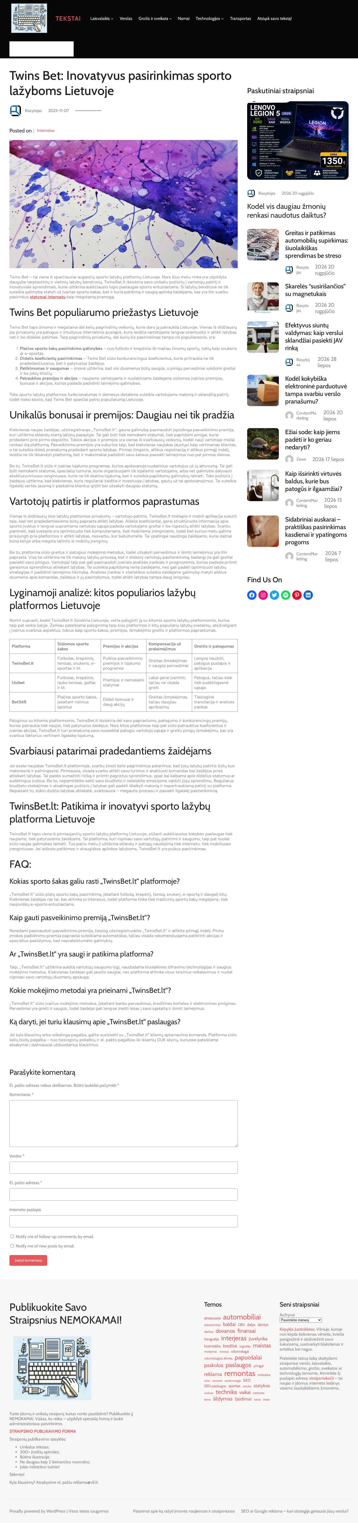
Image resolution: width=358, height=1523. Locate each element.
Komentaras (21, 1094)
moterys (224, 1351)
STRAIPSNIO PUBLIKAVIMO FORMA (42, 1431)
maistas (262, 1345)
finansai (246, 1330)
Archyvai (287, 1314)
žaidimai (243, 1399)
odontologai (240, 1351)
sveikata (208, 1393)
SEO (247, 1380)
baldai (229, 1324)
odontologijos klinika (218, 1358)
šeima (207, 1399)
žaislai (257, 1399)
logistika (245, 1346)
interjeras (233, 1338)
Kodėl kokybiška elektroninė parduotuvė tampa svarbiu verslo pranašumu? (316, 390)
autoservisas (212, 1325)
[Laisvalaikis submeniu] (112, 18)
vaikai (245, 1392)
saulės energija (233, 1380)
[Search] (68, 48)
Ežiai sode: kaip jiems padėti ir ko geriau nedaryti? (312, 439)
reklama (213, 1374)
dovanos (225, 1331)
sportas (234, 1386)
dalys (251, 1324)
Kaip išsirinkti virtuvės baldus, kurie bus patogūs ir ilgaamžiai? (313, 481)
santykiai (217, 1380)
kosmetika (212, 1346)
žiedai (266, 1399)
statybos (262, 1385)
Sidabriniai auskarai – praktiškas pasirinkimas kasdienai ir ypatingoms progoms (316, 531)
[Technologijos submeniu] (222, 18)
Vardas (16, 1156)
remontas (239, 1373)
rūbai (207, 1380)
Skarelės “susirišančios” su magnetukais (315, 290)
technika (226, 1392)
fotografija (211, 1339)
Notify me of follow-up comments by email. (55, 1236)
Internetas (46, 130)
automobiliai (242, 1316)
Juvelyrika (258, 1338)
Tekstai (68, 18)
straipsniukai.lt (321, 1378)
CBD (241, 1325)
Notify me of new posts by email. (45, 1246)
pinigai (259, 1366)
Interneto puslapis (25, 1209)
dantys (263, 1324)
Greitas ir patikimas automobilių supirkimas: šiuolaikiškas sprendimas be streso (316, 244)
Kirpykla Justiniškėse (297, 1329)
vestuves (258, 1393)
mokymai (210, 1351)
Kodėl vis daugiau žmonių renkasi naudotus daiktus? (286, 211)
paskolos (213, 1365)
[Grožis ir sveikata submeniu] (170, 18)
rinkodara (264, 1375)
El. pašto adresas (25, 1182)
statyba (247, 1386)
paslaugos (238, 1365)
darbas (208, 1332)
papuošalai (248, 1357)
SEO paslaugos (215, 1386)
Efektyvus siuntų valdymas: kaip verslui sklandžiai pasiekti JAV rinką (314, 336)
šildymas (222, 1399)
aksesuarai (212, 1318)
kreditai (230, 1345)
